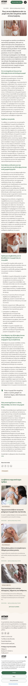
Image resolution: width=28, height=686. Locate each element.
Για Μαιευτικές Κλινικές (8, 639)
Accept (14, 672)
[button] (26, 657)
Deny (14, 676)
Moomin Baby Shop (16, 2)
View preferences (14, 680)
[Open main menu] (25, 2)
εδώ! (2, 456)
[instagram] (2, 633)
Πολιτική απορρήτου (13, 683)
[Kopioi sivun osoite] (2, 466)
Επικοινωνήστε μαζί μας (7, 643)
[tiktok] (8, 633)
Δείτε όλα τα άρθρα (14, 606)
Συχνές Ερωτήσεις (6, 641)
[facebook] (5, 633)
